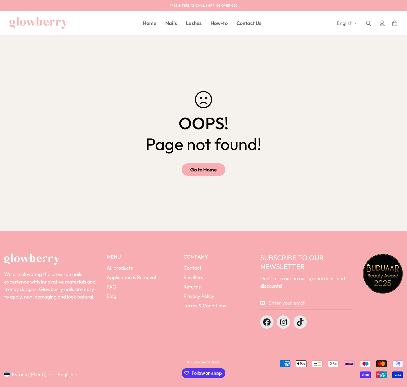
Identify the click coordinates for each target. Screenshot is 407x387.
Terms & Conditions (205, 305)
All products (120, 268)
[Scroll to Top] (396, 356)
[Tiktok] (300, 322)
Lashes (194, 23)
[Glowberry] (38, 23)
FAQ (112, 287)
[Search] (368, 23)
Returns (192, 287)
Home (149, 23)
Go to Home (203, 169)
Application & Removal (131, 277)
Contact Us (248, 23)
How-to (219, 23)
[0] (394, 23)
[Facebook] (267, 322)
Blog (111, 296)
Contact (193, 268)
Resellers (193, 277)
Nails (171, 23)
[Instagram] (283, 322)
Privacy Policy (199, 296)
